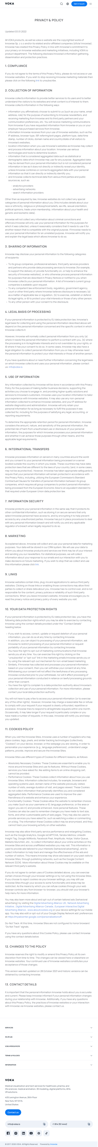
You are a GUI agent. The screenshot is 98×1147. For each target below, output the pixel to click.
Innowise (53, 1144)
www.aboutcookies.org (40, 909)
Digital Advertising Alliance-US (50, 902)
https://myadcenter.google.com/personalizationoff (35, 916)
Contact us (13, 1112)
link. (37, 564)
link (37, 80)
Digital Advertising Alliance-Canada (34, 906)
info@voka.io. (16, 366)
